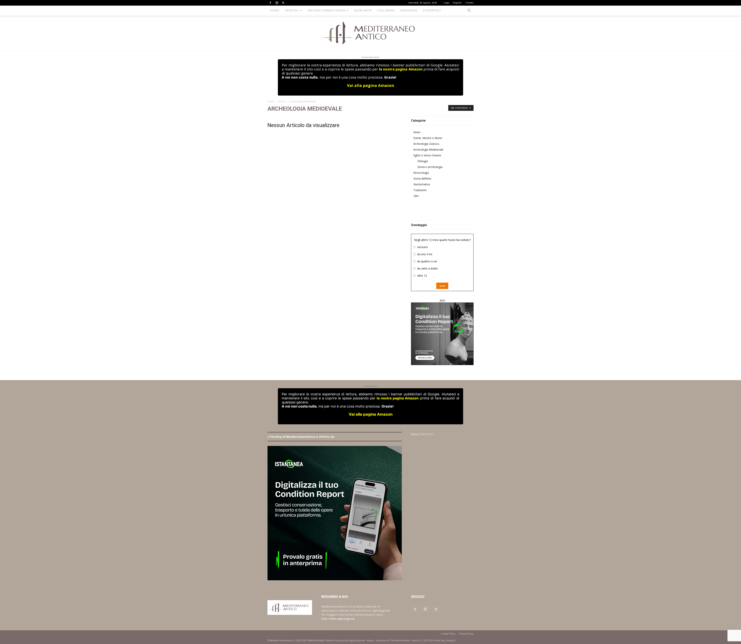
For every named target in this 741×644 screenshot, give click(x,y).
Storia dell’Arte (422, 178)
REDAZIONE (408, 10)
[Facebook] (270, 2)
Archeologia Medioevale (428, 149)
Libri (416, 196)
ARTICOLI (292, 10)
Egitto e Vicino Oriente (427, 155)
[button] (469, 11)
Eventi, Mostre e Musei (427, 138)
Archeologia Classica (426, 144)
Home (270, 101)
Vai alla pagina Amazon (370, 85)
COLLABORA (386, 10)
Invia (442, 286)
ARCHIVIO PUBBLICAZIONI (326, 10)
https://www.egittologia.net (338, 618)
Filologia (422, 161)
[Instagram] (277, 2)
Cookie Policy (448, 633)
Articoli (282, 101)
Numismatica (421, 184)
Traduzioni (419, 190)
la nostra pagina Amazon (400, 69)
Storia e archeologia (429, 167)
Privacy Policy (466, 633)
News (416, 132)
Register (457, 3)
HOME (274, 10)
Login (446, 3)
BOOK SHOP (363, 10)
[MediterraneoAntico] (370, 33)
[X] (283, 2)
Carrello (469, 3)
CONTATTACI (432, 10)
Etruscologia (421, 173)
